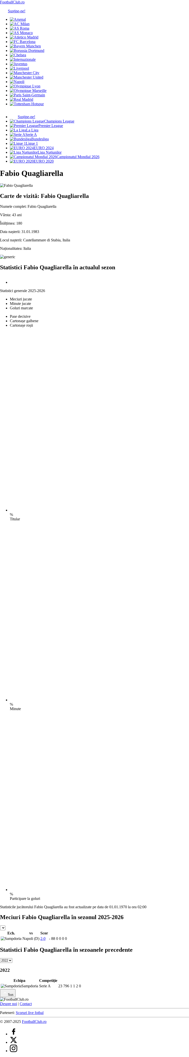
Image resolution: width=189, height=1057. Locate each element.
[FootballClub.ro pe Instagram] (13, 1051)
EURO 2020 (44, 161)
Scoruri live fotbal (30, 1013)
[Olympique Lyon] (25, 86)
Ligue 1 (32, 143)
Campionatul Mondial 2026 (78, 157)
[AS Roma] (19, 28)
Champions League (59, 121)
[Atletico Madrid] (24, 37)
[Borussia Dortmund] (27, 50)
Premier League (50, 126)
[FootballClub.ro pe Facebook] (13, 1034)
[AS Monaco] (21, 33)
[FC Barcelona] (22, 42)
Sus (11, 994)
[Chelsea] (18, 55)
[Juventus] (18, 64)
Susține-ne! (16, 11)
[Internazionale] (23, 59)
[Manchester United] (26, 77)
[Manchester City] (24, 73)
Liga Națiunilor (50, 152)
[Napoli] (17, 82)
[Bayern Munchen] (25, 46)
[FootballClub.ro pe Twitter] (13, 1042)
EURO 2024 (44, 148)
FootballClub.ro (12, 2)
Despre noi (8, 1004)
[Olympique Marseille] (28, 90)
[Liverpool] (19, 68)
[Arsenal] (18, 19)
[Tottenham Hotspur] (27, 104)
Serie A (31, 134)
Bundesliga (40, 139)
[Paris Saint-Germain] (27, 95)
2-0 (43, 938)
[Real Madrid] (21, 99)
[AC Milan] (20, 24)
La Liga (32, 130)
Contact (26, 1004)
